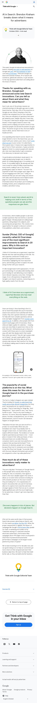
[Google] (5, 686)
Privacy (29, 690)
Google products (19, 690)
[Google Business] (7, 2)
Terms (4, 692)
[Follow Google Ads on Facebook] (19, 644)
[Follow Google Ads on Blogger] (4, 644)
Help (6, 696)
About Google (7, 690)
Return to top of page (20, 602)
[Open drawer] (2, 2)
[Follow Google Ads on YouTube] (14, 644)
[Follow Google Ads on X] (9, 644)
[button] (18, 35)
